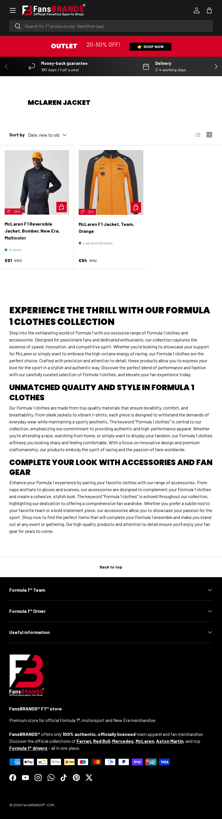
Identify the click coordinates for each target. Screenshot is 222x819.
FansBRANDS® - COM (38, 805)
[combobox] (111, 26)
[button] (209, 10)
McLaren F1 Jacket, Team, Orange (106, 227)
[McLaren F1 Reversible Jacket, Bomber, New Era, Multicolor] (37, 182)
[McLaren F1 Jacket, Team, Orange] (111, 182)
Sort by (17, 134)
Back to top (111, 566)
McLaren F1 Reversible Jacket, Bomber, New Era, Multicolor (32, 230)
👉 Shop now (150, 46)
